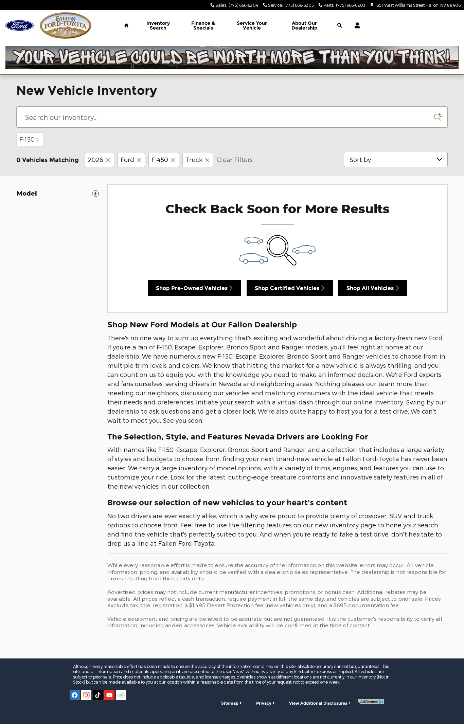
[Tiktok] (98, 695)
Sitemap (229, 703)
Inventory (158, 25)
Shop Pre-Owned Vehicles (192, 288)
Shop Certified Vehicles (287, 288)
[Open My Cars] (355, 25)
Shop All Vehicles (370, 288)
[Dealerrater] (121, 695)
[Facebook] (75, 695)
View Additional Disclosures (318, 703)
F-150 (29, 139)
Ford (127, 159)
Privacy (263, 703)
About (304, 25)
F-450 (159, 159)
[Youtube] (109, 695)
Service (252, 25)
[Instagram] (86, 695)
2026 (95, 159)
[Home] (19, 26)
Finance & (203, 25)
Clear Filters (235, 159)
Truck (193, 159)
